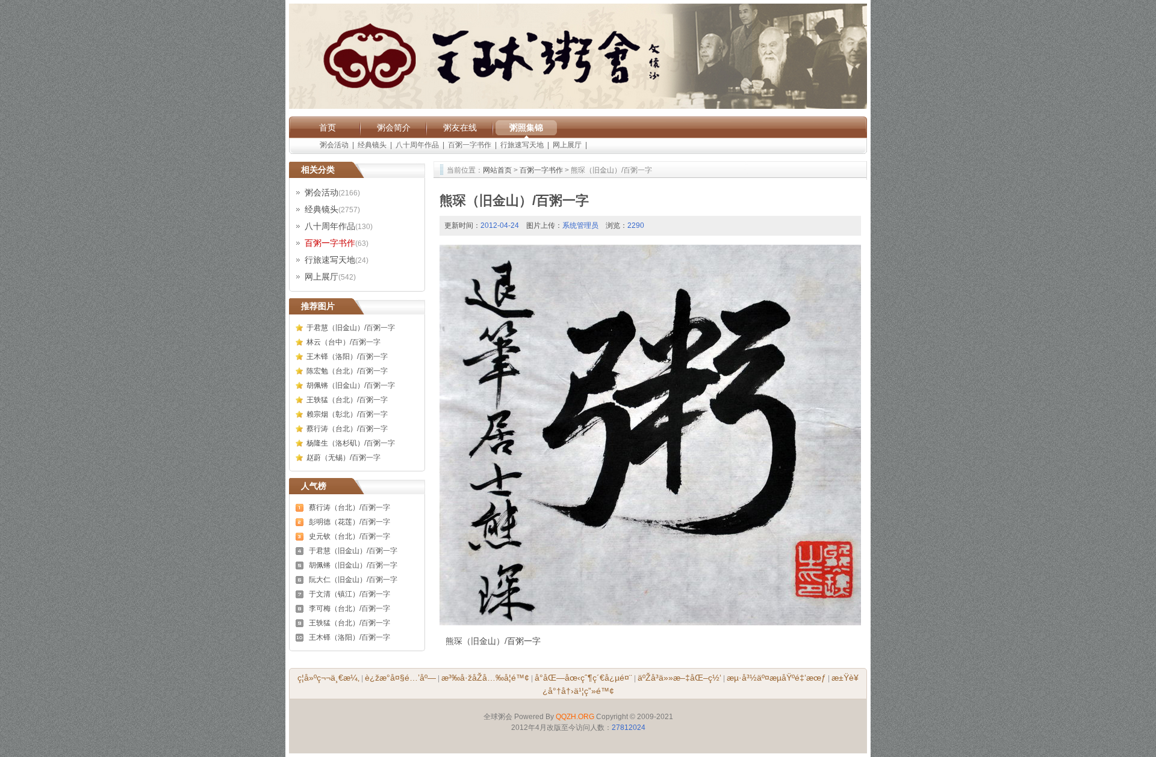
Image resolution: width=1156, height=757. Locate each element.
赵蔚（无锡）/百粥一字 (343, 457)
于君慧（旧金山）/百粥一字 (350, 327)
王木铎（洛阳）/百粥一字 (347, 356)
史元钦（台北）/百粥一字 (349, 536)
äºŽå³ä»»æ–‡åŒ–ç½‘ (679, 677)
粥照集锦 (526, 127)
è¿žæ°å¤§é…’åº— (400, 677)
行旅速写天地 (522, 145)
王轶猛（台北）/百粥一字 (347, 400)
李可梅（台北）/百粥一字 (349, 608)
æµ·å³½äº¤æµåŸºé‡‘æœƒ (776, 677)
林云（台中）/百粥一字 (343, 342)
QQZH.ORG (575, 717)
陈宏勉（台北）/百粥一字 (347, 371)
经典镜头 (372, 145)
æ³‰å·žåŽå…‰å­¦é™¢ (485, 677)
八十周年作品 (417, 145)
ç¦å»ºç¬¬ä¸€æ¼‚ (328, 677)
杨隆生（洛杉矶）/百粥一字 (350, 443)
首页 (327, 127)
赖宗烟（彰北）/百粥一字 (347, 414)
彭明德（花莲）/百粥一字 (349, 522)
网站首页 (497, 170)
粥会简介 (394, 127)
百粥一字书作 (469, 145)
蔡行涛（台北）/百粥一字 (347, 428)
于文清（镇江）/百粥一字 (349, 594)
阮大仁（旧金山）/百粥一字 (353, 579)
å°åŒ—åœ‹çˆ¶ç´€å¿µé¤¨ (583, 677)
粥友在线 (460, 127)
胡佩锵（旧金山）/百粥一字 (350, 385)
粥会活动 (334, 145)
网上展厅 (567, 145)
